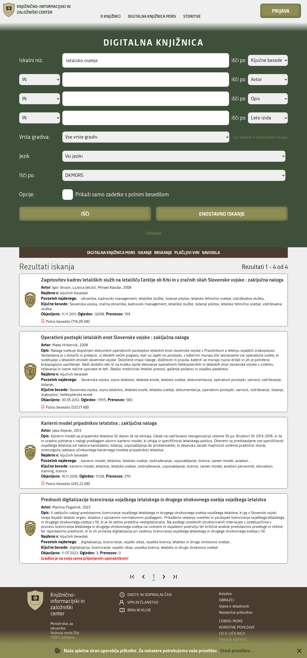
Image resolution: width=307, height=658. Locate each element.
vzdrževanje (259, 389)
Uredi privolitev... (236, 650)
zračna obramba (112, 304)
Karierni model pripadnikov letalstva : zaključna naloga (99, 423)
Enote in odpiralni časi (149, 595)
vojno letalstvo (111, 389)
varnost (242, 389)
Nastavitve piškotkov (236, 612)
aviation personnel (239, 466)
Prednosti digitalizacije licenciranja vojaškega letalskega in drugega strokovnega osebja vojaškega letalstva (153, 499)
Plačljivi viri (187, 252)
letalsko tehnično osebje (241, 304)
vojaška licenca (147, 547)
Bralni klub (139, 610)
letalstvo (102, 466)
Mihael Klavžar (109, 287)
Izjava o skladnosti (234, 606)
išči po (238, 60)
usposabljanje (173, 466)
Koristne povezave (237, 627)
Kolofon (225, 593)
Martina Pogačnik (66, 507)
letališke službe (180, 304)
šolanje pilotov (207, 304)
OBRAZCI (226, 600)
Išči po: (27, 175)
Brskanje (163, 252)
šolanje (277, 389)
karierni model (82, 466)
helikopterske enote (76, 394)
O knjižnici (110, 16)
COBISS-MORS (230, 621)
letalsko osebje (161, 389)
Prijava (280, 10)
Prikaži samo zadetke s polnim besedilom (122, 194)
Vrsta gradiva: (34, 137)
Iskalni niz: (31, 60)
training (47, 471)
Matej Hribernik (65, 345)
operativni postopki (218, 389)
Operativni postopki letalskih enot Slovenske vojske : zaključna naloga (115, 337)
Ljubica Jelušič (84, 287)
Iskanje (145, 252)
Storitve (192, 16)
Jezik (24, 156)
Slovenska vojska (83, 304)
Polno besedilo (58, 321)
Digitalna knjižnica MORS (152, 16)
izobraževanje (149, 466)
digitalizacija (80, 547)
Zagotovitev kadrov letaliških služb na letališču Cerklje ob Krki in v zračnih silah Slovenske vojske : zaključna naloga (162, 279)
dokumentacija (188, 389)
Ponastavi (153, 233)
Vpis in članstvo (142, 602)
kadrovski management (147, 304)
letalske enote (136, 389)
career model (211, 466)
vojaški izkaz (122, 547)
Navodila (211, 252)
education (264, 466)
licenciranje (101, 547)
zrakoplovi (49, 394)
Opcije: (27, 194)
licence (192, 466)
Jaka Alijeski (62, 430)
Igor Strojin (61, 287)
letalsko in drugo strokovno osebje (189, 547)
